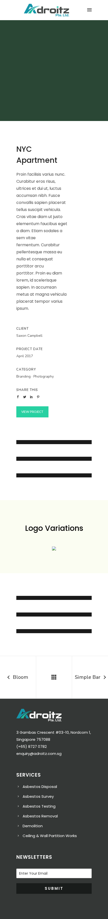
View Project (32, 412)
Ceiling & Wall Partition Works (50, 835)
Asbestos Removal (40, 816)
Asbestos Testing (39, 806)
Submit (54, 888)
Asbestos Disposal (40, 786)
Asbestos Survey (38, 796)
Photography (43, 376)
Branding (23, 376)
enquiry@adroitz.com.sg (39, 753)
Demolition (33, 826)
